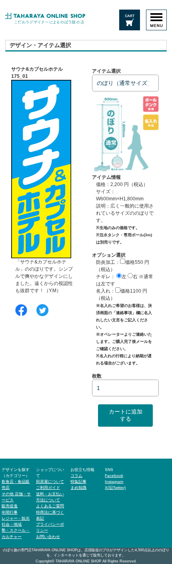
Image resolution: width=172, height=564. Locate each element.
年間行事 (10, 512)
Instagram (114, 481)
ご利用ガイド (48, 487)
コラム (76, 475)
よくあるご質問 (50, 506)
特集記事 (78, 481)
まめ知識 (78, 487)
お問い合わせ (48, 536)
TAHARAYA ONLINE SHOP (78, 561)
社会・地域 (12, 524)
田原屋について (50, 481)
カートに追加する (125, 415)
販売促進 (10, 506)
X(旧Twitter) (115, 487)
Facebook (114, 475)
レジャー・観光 (16, 518)
